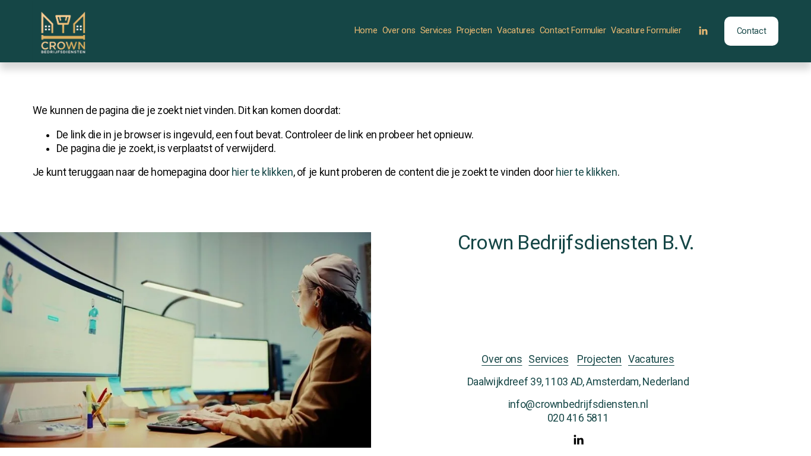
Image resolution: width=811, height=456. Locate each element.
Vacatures (515, 31)
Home (366, 31)
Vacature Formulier (646, 31)
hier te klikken (262, 172)
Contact (751, 31)
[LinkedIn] (703, 31)
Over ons (399, 31)
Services (436, 31)
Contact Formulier (573, 31)
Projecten (474, 31)
